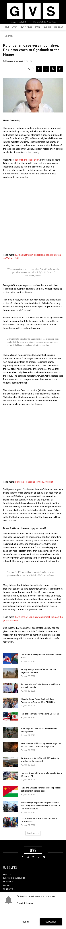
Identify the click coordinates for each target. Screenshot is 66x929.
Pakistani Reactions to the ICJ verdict (34, 481)
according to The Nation (27, 159)
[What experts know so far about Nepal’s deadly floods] (10, 732)
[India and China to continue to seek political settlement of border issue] (10, 791)
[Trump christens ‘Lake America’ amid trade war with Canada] (10, 688)
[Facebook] (39, 69)
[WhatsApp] (53, 69)
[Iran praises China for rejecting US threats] (10, 716)
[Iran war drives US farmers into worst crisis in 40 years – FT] (10, 776)
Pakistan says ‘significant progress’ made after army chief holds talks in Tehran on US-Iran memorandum (41, 805)
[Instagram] (27, 857)
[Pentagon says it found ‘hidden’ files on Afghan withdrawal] (10, 673)
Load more (32, 833)
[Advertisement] (33, 216)
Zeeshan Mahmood (14, 61)
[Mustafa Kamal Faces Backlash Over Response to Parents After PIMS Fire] (10, 703)
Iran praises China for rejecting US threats (40, 714)
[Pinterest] (33, 857)
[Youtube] (44, 857)
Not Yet (26, 921)
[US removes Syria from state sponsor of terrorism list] (10, 822)
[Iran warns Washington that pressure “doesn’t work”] (10, 658)
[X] (46, 69)
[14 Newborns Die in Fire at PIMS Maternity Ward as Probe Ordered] (10, 762)
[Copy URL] (60, 69)
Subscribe (51, 921)
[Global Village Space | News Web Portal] (32, 11)
